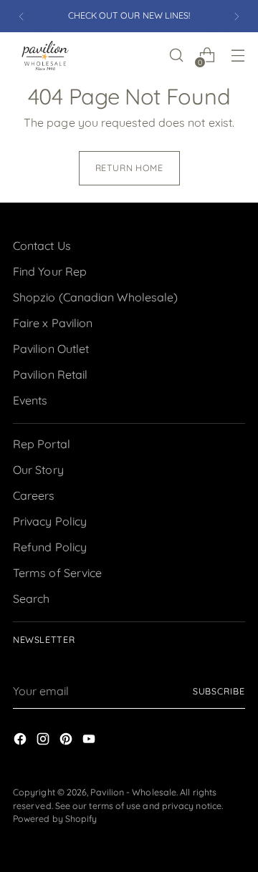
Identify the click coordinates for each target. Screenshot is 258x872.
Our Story (38, 469)
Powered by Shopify (55, 818)
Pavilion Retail (50, 374)
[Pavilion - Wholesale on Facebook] (21, 741)
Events (30, 400)
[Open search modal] (176, 55)
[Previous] (21, 16)
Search (31, 598)
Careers (34, 495)
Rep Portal (41, 444)
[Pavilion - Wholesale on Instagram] (44, 741)
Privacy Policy (50, 521)
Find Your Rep (50, 271)
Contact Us (42, 245)
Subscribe (219, 691)
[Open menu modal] (237, 55)
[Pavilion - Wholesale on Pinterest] (67, 741)
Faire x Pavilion (52, 323)
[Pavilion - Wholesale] (45, 55)
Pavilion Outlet (51, 348)
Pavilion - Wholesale (133, 792)
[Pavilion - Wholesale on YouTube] (90, 741)
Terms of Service (57, 573)
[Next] (236, 16)
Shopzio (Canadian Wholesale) (95, 297)
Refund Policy (50, 547)
